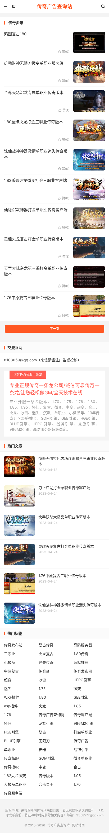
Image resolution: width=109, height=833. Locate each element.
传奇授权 (11, 767)
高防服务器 (83, 645)
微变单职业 (83, 758)
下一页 (54, 329)
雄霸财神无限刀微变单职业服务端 (33, 63)
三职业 (9, 653)
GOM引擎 (47, 758)
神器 (42, 749)
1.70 (77, 784)
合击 (77, 767)
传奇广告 (81, 741)
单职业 (9, 749)
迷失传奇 (46, 662)
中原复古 (11, 671)
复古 (42, 732)
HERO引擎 (82, 680)
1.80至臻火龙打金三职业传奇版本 (33, 121)
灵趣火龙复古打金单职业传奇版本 (33, 239)
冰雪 (42, 680)
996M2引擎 (83, 723)
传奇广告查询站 (54, 6)
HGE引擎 (11, 732)
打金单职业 (83, 732)
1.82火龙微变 (15, 775)
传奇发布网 (83, 671)
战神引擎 (81, 749)
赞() (63, 52)
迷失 (7, 688)
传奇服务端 (13, 793)
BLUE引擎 (12, 741)
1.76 (7, 714)
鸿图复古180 (15, 33)
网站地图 (78, 825)
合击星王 (46, 784)
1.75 (42, 688)
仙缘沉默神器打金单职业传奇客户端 (35, 209)
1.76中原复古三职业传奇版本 (29, 297)
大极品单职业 (15, 784)
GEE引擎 (81, 697)
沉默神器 (81, 662)
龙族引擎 (46, 723)
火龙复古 (46, 653)
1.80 (42, 697)
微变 (77, 688)
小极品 (9, 662)
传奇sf (44, 671)
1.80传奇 (81, 653)
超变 (7, 680)
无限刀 (44, 741)
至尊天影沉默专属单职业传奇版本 (33, 92)
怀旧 (7, 723)
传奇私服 (11, 758)
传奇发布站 (13, 645)
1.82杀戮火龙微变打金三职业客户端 (35, 180)
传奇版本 (46, 775)
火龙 (42, 706)
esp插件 (11, 706)
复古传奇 (46, 645)
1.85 (77, 706)
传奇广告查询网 (52, 714)
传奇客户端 (83, 714)
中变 (42, 767)
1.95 (77, 775)
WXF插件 (11, 697)
